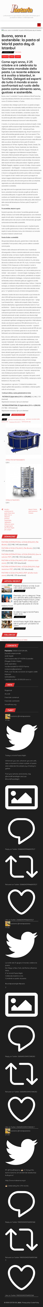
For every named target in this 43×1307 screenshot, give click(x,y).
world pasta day (26, 421)
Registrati (8, 690)
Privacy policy (26, 1302)
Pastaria (18, 52)
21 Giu (7, 720)
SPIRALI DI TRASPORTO (13, 500)
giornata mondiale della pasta (16, 419)
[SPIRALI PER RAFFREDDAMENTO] (23, 441)
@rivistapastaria (24, 716)
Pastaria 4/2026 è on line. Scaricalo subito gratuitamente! (27, 587)
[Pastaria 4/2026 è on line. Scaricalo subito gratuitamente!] (7, 589)
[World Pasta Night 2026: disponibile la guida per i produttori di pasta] (7, 624)
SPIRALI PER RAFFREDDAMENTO (15, 460)
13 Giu (7, 927)
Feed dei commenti (12, 701)
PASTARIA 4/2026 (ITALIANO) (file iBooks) (17, 548)
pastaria (14, 716)
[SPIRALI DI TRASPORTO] (23, 481)
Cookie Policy (35, 1302)
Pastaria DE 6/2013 (14, 422)
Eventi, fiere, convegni (18, 415)
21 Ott (7, 1135)
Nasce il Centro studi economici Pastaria (32, 511)
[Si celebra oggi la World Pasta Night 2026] (7, 615)
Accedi (7, 694)
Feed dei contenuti (12, 697)
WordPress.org (10, 704)
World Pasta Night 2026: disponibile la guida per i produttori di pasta (27, 623)
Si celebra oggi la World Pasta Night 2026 (26, 613)
